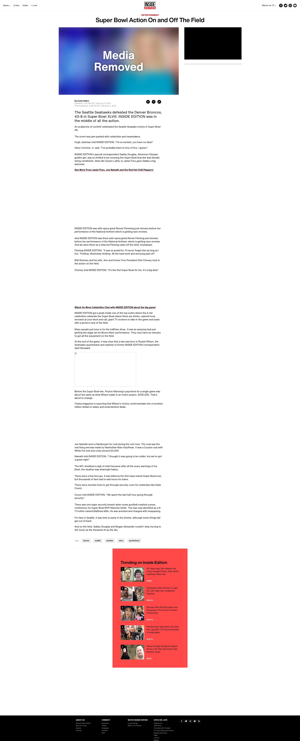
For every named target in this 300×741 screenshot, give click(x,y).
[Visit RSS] (199, 721)
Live (35, 5)
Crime (16, 5)
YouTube (105, 730)
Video (25, 5)
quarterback (134, 540)
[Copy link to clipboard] (159, 102)
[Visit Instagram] (190, 721)
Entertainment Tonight (162, 728)
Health (149, 600)
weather (109, 540)
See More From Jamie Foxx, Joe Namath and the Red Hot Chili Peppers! (114, 169)
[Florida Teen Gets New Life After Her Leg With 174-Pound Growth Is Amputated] (150, 632)
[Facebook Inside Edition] (281, 5)
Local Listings (133, 723)
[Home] (150, 5)
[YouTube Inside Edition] (295, 5)
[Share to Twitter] (154, 102)
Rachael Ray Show (160, 733)
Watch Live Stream (134, 725)
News (6, 5)
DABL (156, 735)
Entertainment (150, 15)
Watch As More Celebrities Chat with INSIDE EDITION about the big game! (115, 307)
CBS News (158, 725)
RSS (103, 733)
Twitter (104, 725)
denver (86, 540)
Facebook (105, 723)
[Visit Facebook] (182, 721)
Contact (79, 730)
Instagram (105, 728)
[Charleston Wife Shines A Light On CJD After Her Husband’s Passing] (150, 593)
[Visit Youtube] (195, 721)
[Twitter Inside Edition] (285, 5)
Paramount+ (158, 723)
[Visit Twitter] (186, 721)
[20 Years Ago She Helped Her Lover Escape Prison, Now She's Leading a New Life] (150, 574)
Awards (78, 728)
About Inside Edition (83, 723)
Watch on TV (268, 5)
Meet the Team (81, 725)
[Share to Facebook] (148, 102)
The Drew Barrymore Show (163, 730)
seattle (98, 540)
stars (121, 540)
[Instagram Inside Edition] (290, 5)
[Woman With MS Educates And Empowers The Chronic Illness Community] (150, 613)
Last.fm (156, 738)
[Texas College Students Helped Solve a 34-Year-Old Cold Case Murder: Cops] (150, 652)
